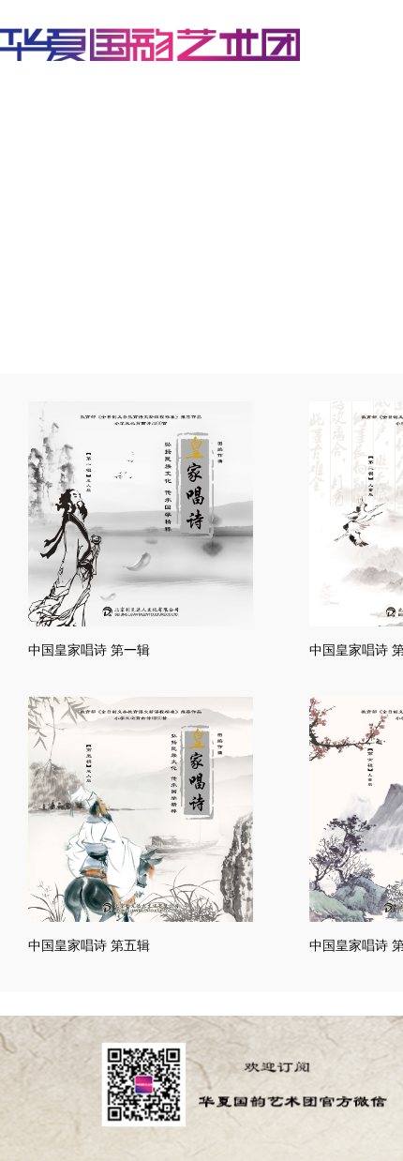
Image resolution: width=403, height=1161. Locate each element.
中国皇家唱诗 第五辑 (89, 945)
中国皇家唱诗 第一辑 (89, 649)
